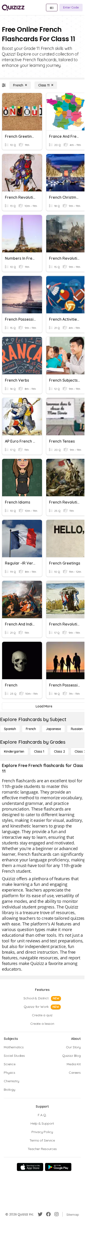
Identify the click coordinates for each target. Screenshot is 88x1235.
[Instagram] (56, 1214)
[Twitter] (40, 1214)
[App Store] (30, 1167)
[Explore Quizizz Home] (13, 7)
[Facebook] (48, 1214)
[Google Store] (58, 1167)
